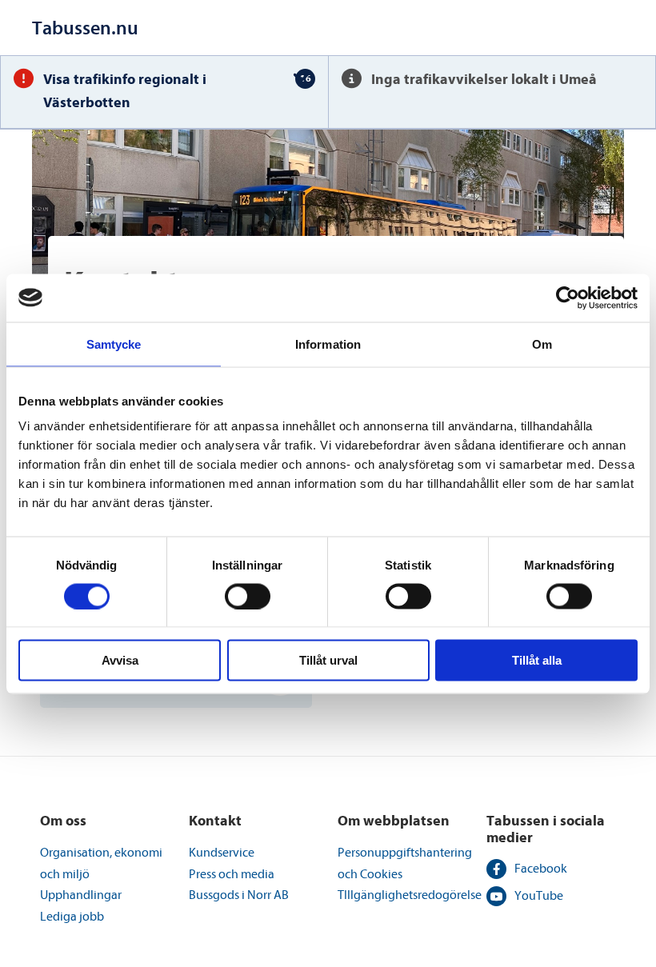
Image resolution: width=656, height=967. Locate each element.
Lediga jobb (72, 916)
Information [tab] (328, 343)
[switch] (247, 596)
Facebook (540, 868)
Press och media (231, 874)
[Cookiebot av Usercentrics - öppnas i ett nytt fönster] (568, 298)
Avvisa (120, 660)
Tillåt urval (328, 660)
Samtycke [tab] (114, 343)
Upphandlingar (81, 895)
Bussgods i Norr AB (239, 895)
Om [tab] (542, 343)
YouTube (538, 896)
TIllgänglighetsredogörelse (410, 895)
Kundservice (221, 852)
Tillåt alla (537, 660)
